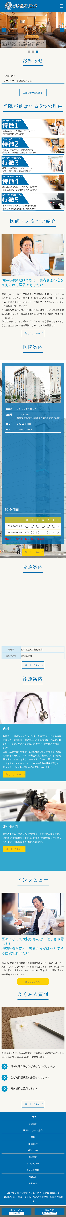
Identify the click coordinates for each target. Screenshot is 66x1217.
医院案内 (33, 1156)
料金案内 (33, 1176)
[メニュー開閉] (61, 6)
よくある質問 (33, 1170)
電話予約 (49, 1210)
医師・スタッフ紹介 (33, 1130)
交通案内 (33, 1123)
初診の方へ (33, 1150)
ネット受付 (16, 1210)
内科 (33, 1137)
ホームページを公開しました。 (19, 80)
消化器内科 (33, 1143)
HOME (33, 1117)
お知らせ (33, 1183)
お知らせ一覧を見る (32, 92)
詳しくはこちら (32, 333)
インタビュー (33, 1163)
